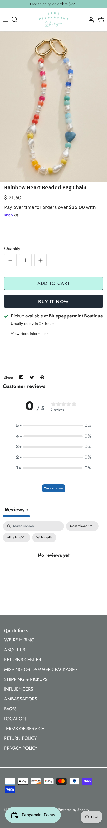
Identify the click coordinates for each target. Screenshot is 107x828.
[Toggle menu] (5, 20)
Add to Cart (53, 283)
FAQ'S (10, 708)
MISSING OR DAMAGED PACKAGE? (40, 669)
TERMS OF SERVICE (24, 728)
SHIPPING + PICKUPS (26, 679)
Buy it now (53, 301)
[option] (53, 106)
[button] (53, 425)
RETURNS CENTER (22, 659)
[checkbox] (44, 537)
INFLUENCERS (18, 689)
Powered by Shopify (73, 809)
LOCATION (15, 718)
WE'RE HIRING (19, 639)
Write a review (53, 488)
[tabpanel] (53, 566)
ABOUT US (14, 649)
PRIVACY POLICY (20, 748)
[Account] (90, 20)
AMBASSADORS (20, 699)
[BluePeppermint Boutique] (53, 20)
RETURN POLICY (20, 738)
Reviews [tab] (16, 509)
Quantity (12, 248)
